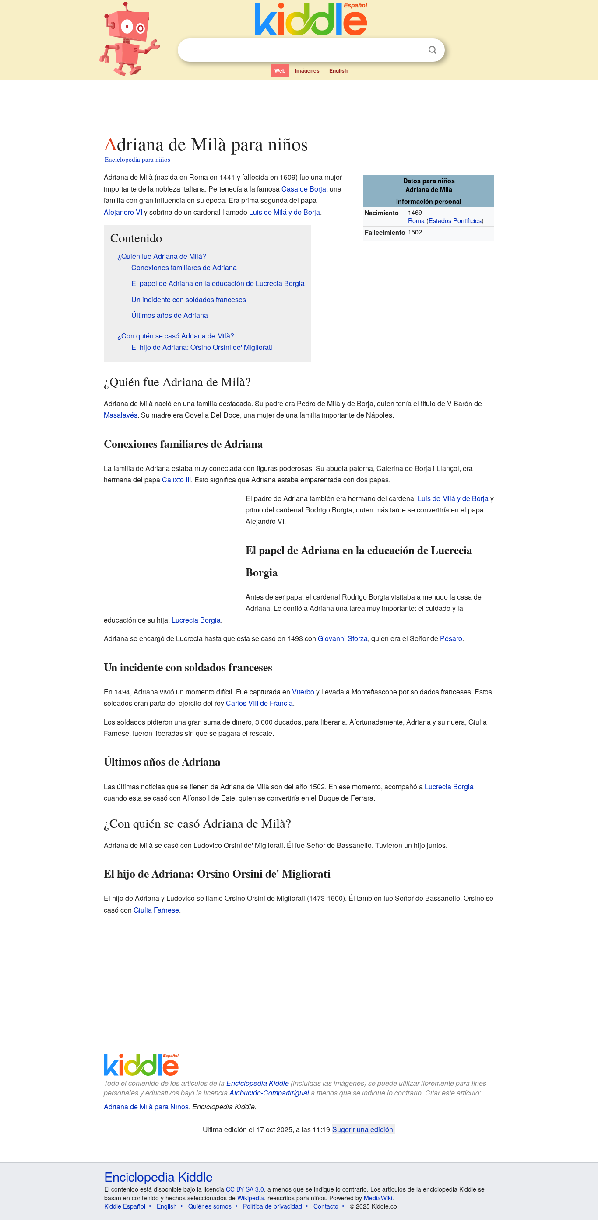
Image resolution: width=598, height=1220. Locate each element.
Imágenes (307, 70)
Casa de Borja (303, 189)
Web (279, 70)
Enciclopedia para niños (137, 159)
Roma (416, 220)
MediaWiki (378, 1197)
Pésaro (451, 638)
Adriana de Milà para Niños (146, 1106)
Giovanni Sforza (343, 638)
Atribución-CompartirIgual (269, 1093)
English (338, 70)
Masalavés (120, 415)
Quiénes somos (210, 1206)
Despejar (414, 50)
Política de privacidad (272, 1206)
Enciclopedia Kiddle (257, 1083)
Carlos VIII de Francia (259, 703)
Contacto (325, 1206)
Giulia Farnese (156, 910)
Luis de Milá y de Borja (284, 212)
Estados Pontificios (455, 220)
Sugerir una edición (362, 1129)
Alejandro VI (123, 212)
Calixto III (176, 479)
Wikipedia (250, 1197)
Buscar (432, 50)
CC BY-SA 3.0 (245, 1189)
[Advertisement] (298, 104)
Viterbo (303, 692)
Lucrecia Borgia (196, 620)
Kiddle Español (124, 1206)
